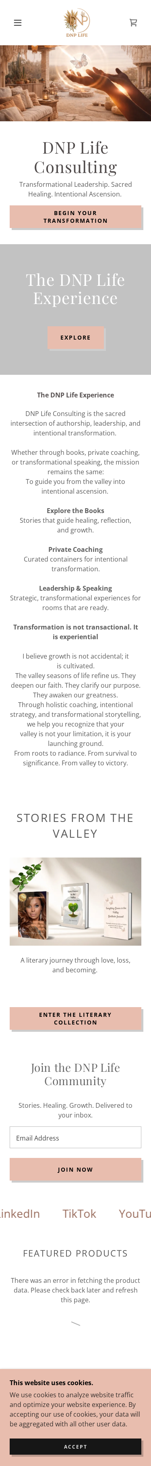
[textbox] (75, 1137)
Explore (75, 337)
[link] (77, 22)
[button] (18, 23)
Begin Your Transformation (75, 216)
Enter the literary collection (75, 1018)
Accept (75, 1446)
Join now (75, 1169)
